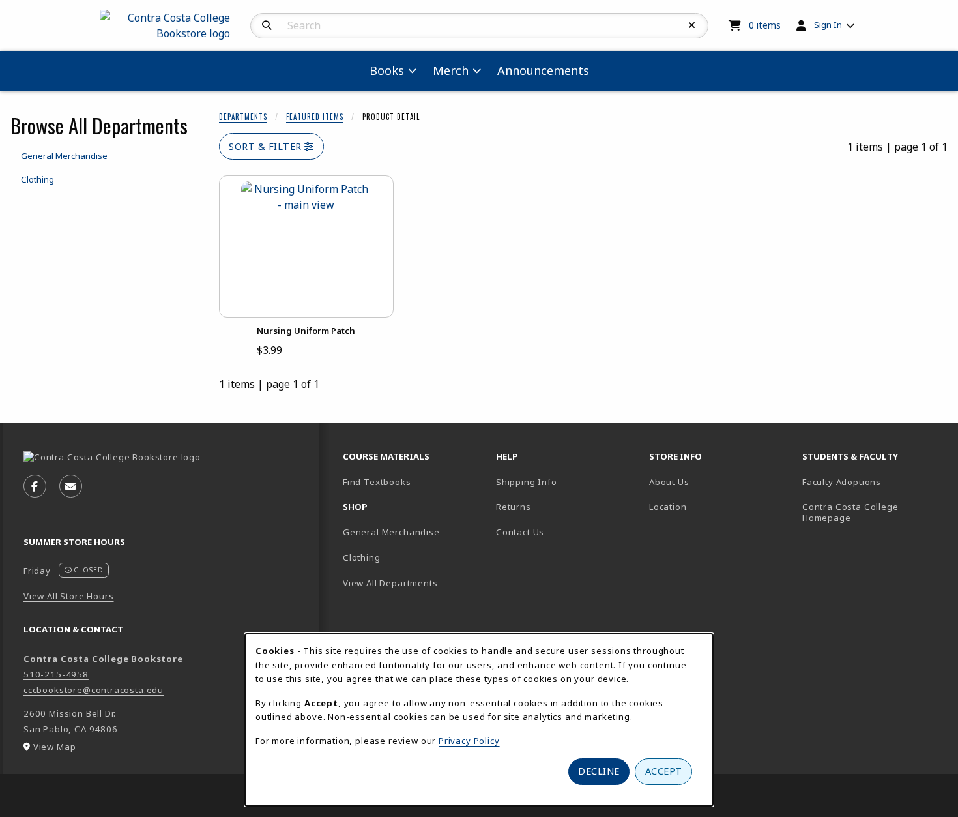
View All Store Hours (68, 596)
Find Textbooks (377, 482)
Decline (599, 771)
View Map (54, 746)
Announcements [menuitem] (543, 70)
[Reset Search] (692, 25)
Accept (663, 771)
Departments (243, 116)
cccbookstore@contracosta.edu (93, 690)
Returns (513, 506)
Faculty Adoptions (841, 482)
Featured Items (314, 116)
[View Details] (306, 246)
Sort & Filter (266, 146)
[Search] (267, 25)
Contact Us (520, 532)
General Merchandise (391, 532)
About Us (669, 482)
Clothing (362, 557)
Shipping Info (526, 482)
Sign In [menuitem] (828, 25)
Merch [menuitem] (451, 70)
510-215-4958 (56, 674)
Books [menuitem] (387, 70)
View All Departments (390, 583)
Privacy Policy (469, 741)
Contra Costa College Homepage (872, 512)
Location (713, 506)
